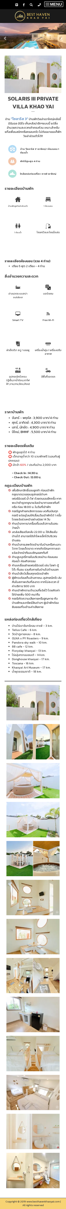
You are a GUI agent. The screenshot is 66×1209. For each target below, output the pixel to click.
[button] (5, 36)
